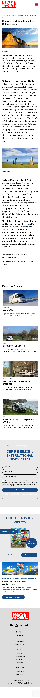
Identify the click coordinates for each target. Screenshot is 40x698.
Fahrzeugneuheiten (8, 417)
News (4, 343)
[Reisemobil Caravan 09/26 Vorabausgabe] (20, 568)
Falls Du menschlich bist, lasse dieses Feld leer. (19, 494)
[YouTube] (16, 625)
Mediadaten (20, 662)
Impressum (20, 635)
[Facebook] (11, 625)
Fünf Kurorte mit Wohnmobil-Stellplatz (16, 383)
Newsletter (20, 674)
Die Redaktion (20, 671)
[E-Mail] (26, 625)
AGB (20, 638)
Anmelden (20, 490)
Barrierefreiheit (20, 644)
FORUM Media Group (25, 683)
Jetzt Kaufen (11, 555)
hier (28, 224)
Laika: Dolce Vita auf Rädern (16, 346)
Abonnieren (29, 555)
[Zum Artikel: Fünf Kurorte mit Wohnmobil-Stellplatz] (20, 369)
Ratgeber (6, 307)
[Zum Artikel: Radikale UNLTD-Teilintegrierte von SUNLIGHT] (20, 407)
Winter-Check (9, 311)
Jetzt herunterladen (13, 597)
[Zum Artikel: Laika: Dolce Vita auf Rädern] (20, 333)
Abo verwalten (20, 656)
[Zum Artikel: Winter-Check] (20, 298)
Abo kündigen (20, 659)
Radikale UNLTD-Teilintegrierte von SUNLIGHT (19, 421)
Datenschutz (20, 641)
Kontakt (20, 653)
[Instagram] (21, 625)
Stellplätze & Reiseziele (9, 15)
